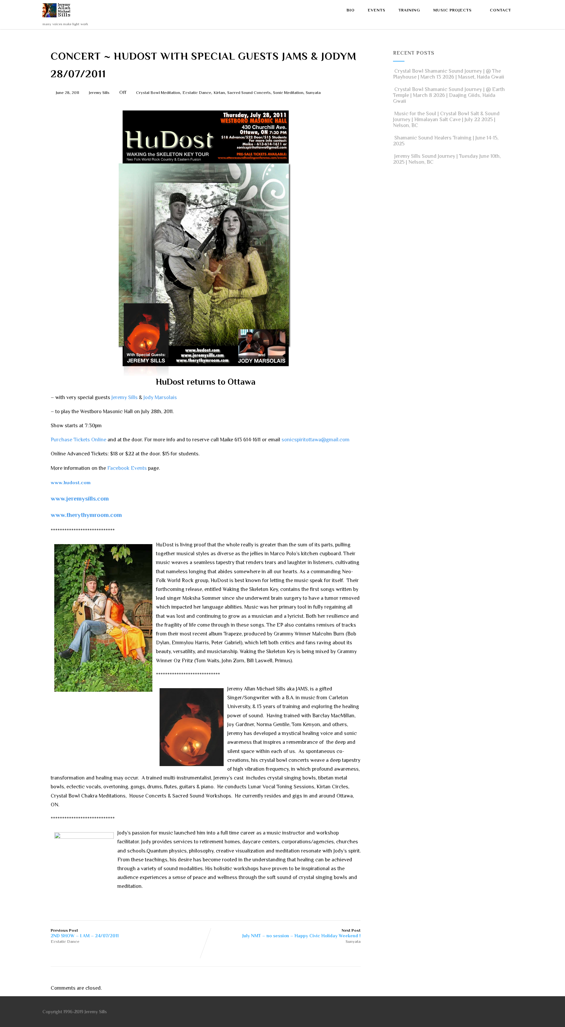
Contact (500, 10)
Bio (351, 10)
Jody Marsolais (160, 397)
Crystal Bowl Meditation (158, 92)
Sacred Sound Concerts (249, 92)
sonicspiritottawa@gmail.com (316, 440)
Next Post (301, 933)
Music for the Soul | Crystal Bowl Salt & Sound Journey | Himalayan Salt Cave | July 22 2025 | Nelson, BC (446, 119)
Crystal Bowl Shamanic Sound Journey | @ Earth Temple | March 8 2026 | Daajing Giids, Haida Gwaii (449, 95)
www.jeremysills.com (80, 498)
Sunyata (313, 92)
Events (376, 10)
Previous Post (85, 933)
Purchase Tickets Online (78, 440)
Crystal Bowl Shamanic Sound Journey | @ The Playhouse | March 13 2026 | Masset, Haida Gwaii (448, 74)
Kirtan (219, 92)
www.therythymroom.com (86, 514)
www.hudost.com (71, 482)
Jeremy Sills (124, 397)
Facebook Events (127, 468)
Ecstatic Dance (196, 92)
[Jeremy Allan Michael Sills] (58, 19)
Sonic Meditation (288, 92)
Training (409, 10)
